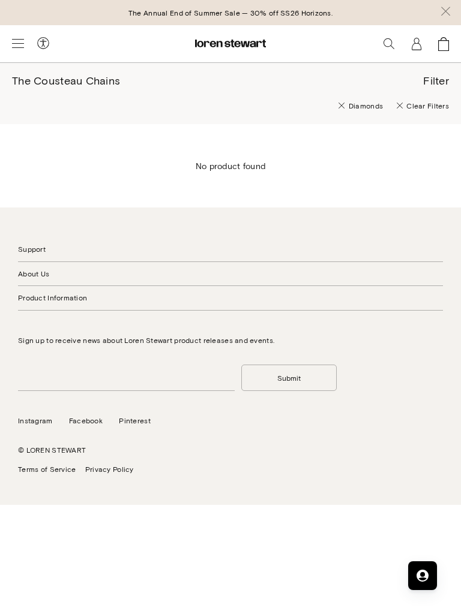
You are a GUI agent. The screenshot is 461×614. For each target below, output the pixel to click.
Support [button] (32, 249)
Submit (289, 378)
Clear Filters (427, 105)
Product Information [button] (52, 297)
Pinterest (135, 420)
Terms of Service (47, 469)
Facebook (86, 420)
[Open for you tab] (422, 575)
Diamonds (366, 105)
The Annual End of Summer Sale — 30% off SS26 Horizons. (230, 12)
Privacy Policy (109, 469)
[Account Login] (416, 43)
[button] (445, 13)
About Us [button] (33, 273)
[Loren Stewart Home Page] (230, 43)
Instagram (35, 420)
